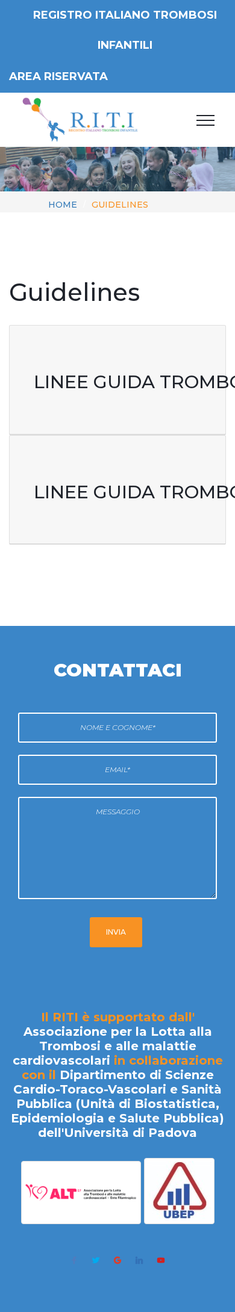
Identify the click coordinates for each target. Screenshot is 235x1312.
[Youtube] (160, 1260)
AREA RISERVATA (58, 76)
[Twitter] (95, 1260)
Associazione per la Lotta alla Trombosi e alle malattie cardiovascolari (112, 1046)
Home (62, 204)
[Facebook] (74, 1260)
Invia (116, 931)
